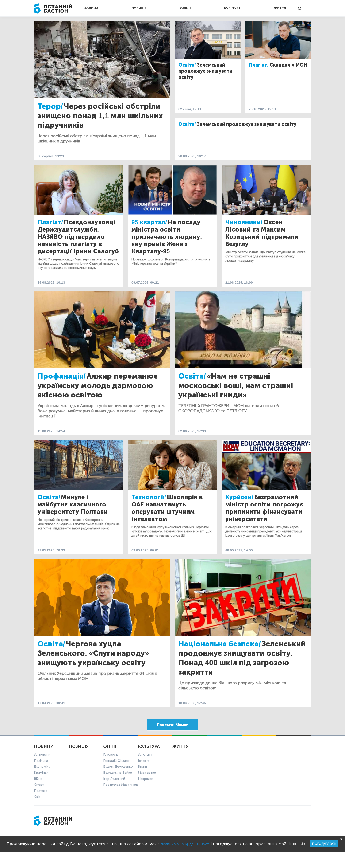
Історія (143, 761)
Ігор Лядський (114, 779)
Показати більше (172, 724)
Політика (41, 761)
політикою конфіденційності (185, 844)
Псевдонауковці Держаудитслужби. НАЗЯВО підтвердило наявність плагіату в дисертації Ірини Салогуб (78, 237)
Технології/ (148, 497)
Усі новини (42, 755)
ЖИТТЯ (280, 8)
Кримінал (41, 773)
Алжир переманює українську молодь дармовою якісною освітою (98, 385)
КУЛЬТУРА (232, 8)
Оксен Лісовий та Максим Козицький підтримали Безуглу (262, 233)
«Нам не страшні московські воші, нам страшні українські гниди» (235, 385)
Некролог (145, 779)
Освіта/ (187, 65)
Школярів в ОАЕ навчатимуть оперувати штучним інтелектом (167, 508)
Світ (37, 797)
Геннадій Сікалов (116, 761)
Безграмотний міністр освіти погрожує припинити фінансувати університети (264, 508)
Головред (110, 755)
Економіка (42, 767)
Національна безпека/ (219, 643)
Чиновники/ (243, 222)
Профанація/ (62, 376)
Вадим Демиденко (118, 767)
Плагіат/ (259, 65)
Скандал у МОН (288, 65)
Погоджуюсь (324, 844)
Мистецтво (147, 773)
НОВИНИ (91, 8)
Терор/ (50, 106)
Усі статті (145, 755)
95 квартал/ (149, 222)
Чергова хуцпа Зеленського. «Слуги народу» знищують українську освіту (93, 653)
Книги (142, 767)
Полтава (40, 791)
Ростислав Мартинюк (120, 785)
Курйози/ (239, 497)
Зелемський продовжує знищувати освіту (205, 71)
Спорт (39, 785)
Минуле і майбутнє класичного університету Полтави (73, 504)
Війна (38, 779)
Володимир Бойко (117, 773)
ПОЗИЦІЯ (138, 8)
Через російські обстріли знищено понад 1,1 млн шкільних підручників (100, 116)
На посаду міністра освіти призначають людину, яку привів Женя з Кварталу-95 (166, 237)
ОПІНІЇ (185, 8)
